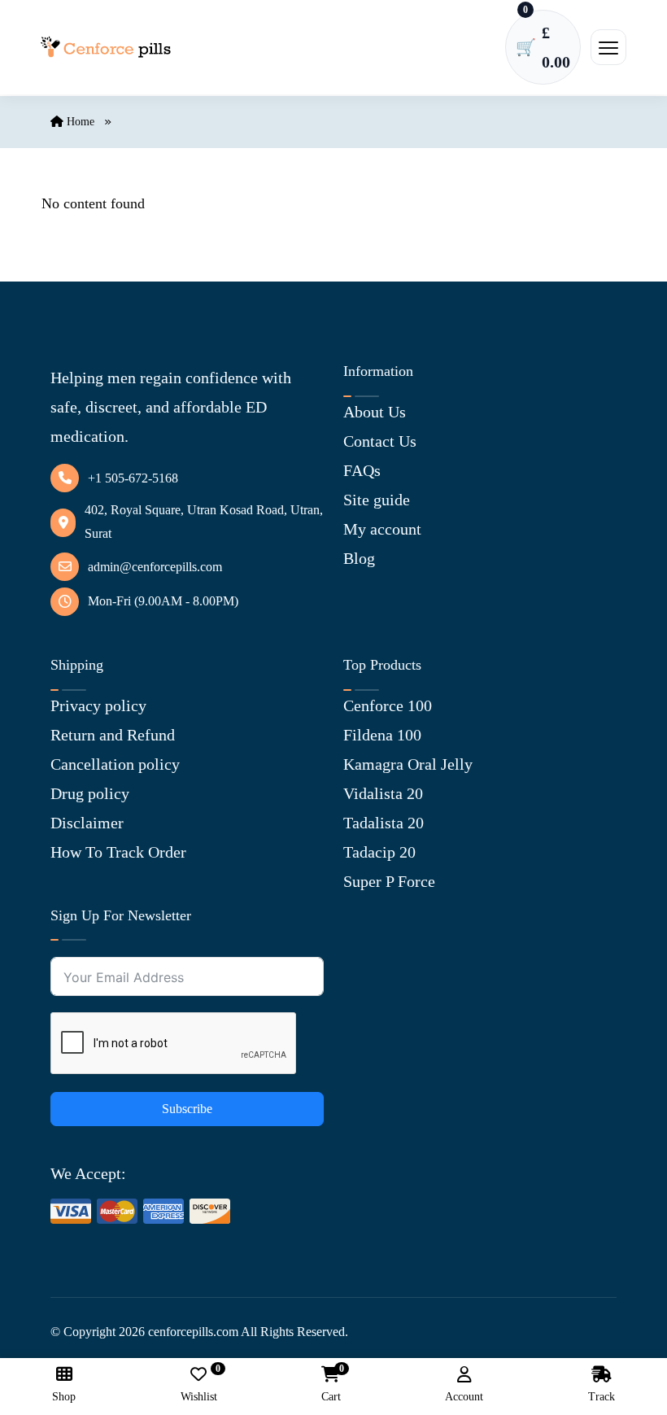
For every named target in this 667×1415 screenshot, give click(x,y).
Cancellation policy (115, 764)
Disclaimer (87, 823)
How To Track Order (118, 852)
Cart (331, 1384)
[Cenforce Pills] (106, 47)
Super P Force (389, 881)
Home (78, 122)
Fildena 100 (382, 735)
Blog (359, 558)
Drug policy (89, 793)
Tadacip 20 (379, 852)
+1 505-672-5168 (133, 478)
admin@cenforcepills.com (155, 567)
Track (601, 1397)
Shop (64, 1397)
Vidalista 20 (383, 793)
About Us (374, 412)
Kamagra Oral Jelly (408, 764)
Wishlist (199, 1384)
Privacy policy (98, 705)
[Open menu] (608, 47)
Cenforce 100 (387, 705)
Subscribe (187, 1109)
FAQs (362, 470)
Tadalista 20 (383, 823)
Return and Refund (112, 735)
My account (382, 529)
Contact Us (379, 441)
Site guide (376, 500)
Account (464, 1397)
